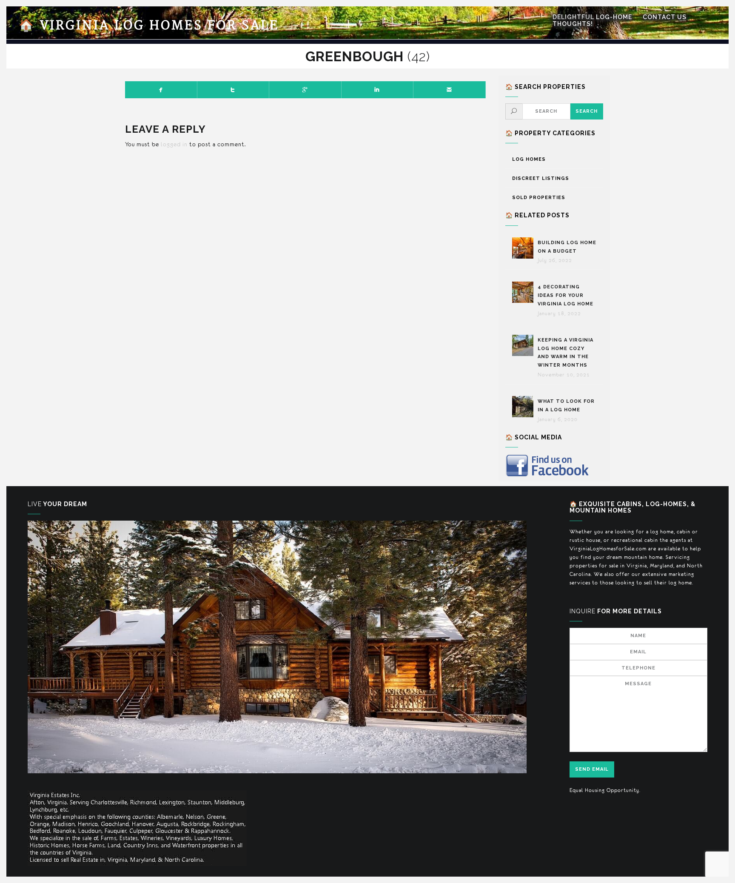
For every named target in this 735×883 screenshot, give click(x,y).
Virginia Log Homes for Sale (149, 25)
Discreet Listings (540, 178)
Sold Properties (538, 197)
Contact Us (665, 17)
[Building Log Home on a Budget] (525, 248)
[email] (449, 89)
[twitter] (233, 89)
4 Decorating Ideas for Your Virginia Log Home (566, 295)
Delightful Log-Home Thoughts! (592, 20)
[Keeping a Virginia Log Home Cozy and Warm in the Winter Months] (525, 345)
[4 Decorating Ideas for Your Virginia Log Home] (525, 292)
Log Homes (529, 159)
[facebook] (161, 89)
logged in (174, 144)
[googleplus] (305, 89)
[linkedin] (378, 89)
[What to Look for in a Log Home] (525, 406)
